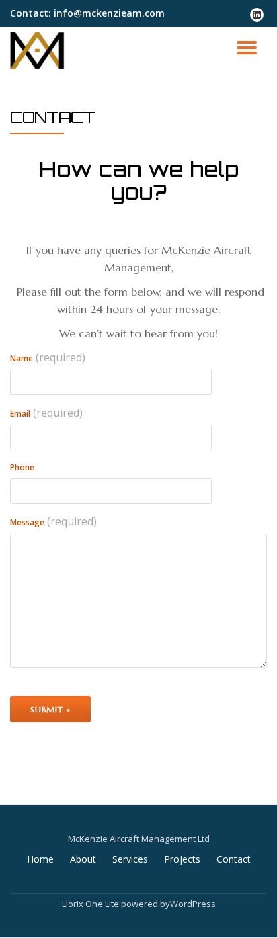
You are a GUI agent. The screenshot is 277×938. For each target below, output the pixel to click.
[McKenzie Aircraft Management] (39, 50)
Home (40, 859)
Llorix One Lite (91, 904)
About (83, 859)
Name (47, 357)
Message (53, 521)
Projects (182, 859)
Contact (233, 859)
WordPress (193, 904)
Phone (22, 467)
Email (46, 412)
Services (130, 859)
